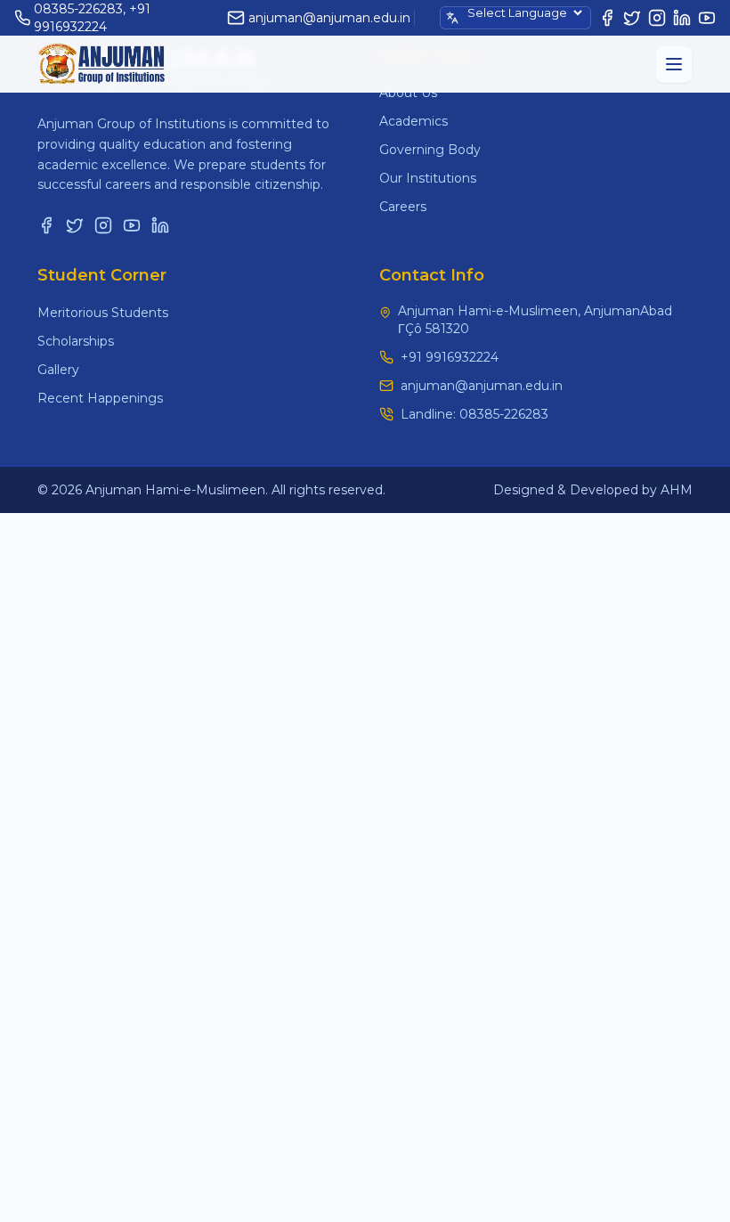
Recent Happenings (100, 398)
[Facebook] (607, 18)
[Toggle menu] (674, 64)
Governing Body (430, 150)
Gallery (58, 370)
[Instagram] (657, 18)
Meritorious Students (102, 313)
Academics (413, 121)
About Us (408, 93)
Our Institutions (427, 178)
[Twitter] (632, 18)
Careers (402, 207)
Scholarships (75, 341)
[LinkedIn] (682, 18)
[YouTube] (707, 18)
